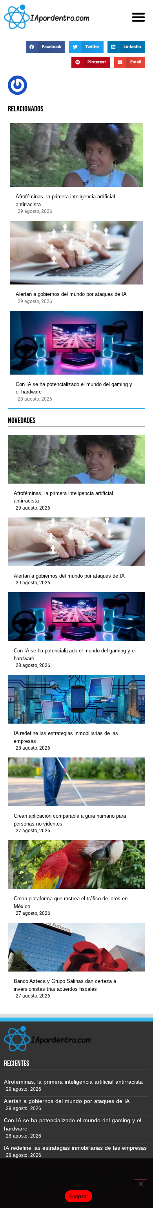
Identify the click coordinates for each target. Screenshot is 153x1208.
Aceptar (79, 1196)
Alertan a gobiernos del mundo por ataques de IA (71, 294)
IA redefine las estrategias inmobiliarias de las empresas (66, 737)
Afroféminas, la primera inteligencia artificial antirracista (65, 200)
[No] (140, 1182)
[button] (138, 17)
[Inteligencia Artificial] (46, 17)
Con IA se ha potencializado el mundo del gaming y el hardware (74, 388)
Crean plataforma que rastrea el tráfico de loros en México (71, 902)
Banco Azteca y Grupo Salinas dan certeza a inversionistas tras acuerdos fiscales (65, 985)
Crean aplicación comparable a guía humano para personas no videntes (70, 820)
